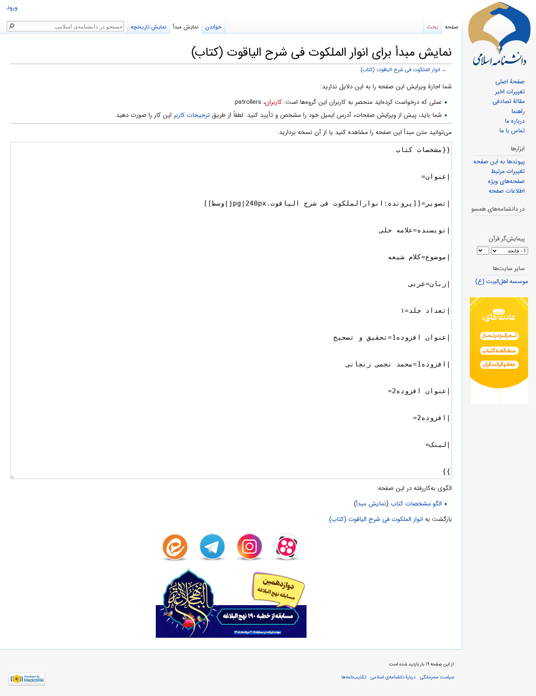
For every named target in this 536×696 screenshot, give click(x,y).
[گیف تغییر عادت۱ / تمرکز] (499, 350)
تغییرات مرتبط (508, 171)
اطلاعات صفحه (507, 191)
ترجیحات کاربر (192, 115)
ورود (12, 8)
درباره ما (515, 121)
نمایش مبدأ (371, 504)
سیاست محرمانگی (437, 677)
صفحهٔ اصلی (510, 82)
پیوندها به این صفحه (499, 162)
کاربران (273, 102)
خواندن (213, 27)
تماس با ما (512, 131)
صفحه (452, 27)
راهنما (518, 111)
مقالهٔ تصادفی (508, 101)
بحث (432, 27)
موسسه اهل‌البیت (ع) (501, 281)
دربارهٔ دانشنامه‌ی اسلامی (393, 677)
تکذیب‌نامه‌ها (353, 677)
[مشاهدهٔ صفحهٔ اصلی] (499, 33)
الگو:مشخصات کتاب (416, 504)
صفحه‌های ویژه (506, 181)
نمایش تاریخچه (148, 27)
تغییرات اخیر (510, 92)
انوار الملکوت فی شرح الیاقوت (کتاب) (400, 70)
